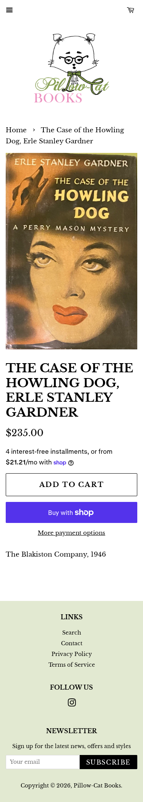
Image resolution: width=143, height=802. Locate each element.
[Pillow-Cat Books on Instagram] (71, 704)
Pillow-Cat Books (97, 785)
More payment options (71, 532)
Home (16, 130)
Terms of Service (71, 664)
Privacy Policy (71, 654)
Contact (71, 643)
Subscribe (108, 762)
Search (71, 632)
